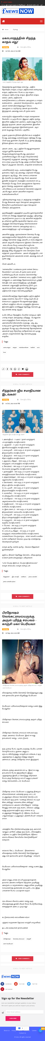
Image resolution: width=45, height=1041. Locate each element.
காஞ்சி (29, 939)
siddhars (23, 577)
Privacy (14, 1030)
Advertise (27, 1030)
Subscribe (12, 1018)
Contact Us (22, 1033)
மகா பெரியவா (8, 944)
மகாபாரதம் (6, 347)
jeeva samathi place (9, 581)
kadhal (33, 347)
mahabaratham (23, 347)
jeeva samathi (33, 577)
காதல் (15, 347)
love (4, 352)
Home (6, 29)
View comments (23, 374)
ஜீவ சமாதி (15, 577)
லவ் (38, 347)
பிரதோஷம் (7, 939)
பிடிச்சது (15, 29)
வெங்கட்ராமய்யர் (18, 939)
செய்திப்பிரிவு (25, 47)
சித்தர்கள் (6, 577)
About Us (7, 1030)
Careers (34, 1030)
